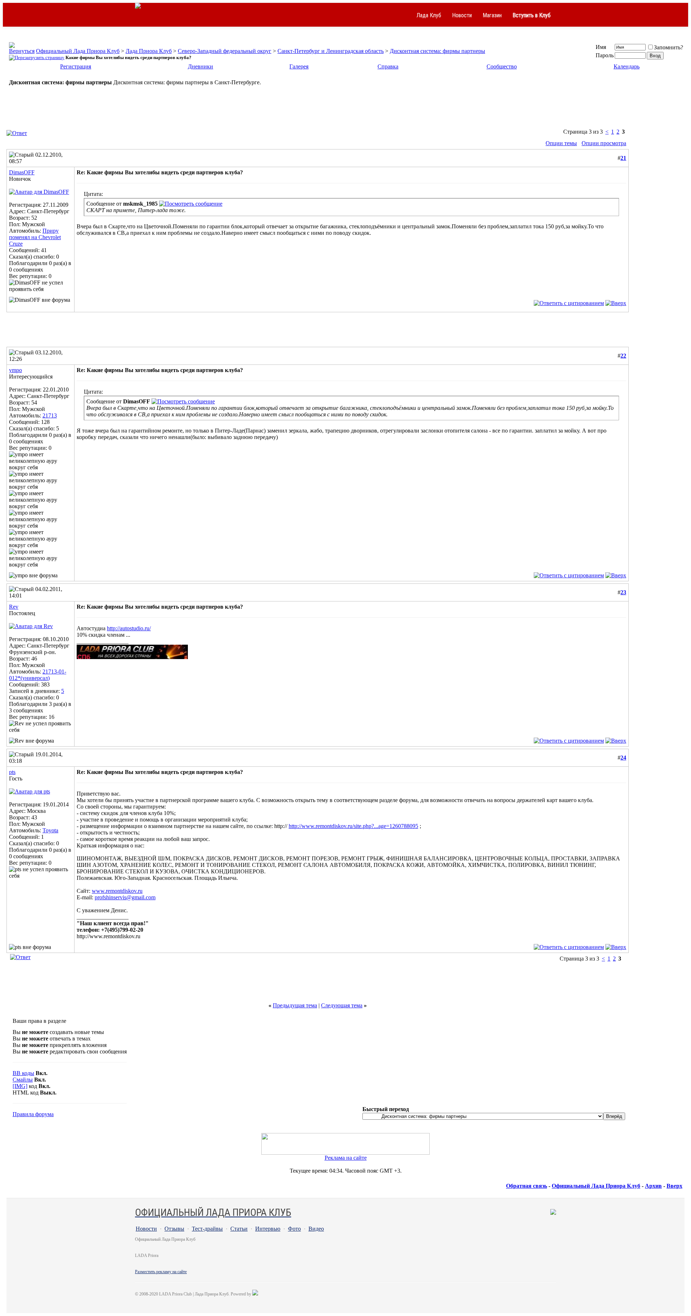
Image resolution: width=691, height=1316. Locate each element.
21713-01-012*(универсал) (37, 674)
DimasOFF (22, 172)
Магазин (492, 15)
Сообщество (502, 66)
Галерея (298, 66)
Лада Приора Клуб (149, 51)
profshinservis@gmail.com (125, 897)
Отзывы (174, 1229)
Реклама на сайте (346, 1158)
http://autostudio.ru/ (129, 628)
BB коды (23, 1073)
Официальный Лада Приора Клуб (77, 51)
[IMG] (20, 1086)
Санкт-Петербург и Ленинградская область (330, 51)
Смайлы (23, 1079)
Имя (601, 47)
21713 (49, 415)
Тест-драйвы (207, 1229)
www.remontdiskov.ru (117, 891)
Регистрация (75, 66)
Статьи (239, 1229)
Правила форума (33, 1114)
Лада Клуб (428, 15)
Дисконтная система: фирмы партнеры (437, 51)
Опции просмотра (604, 143)
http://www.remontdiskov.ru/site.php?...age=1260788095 (353, 826)
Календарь (627, 66)
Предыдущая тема (295, 1005)
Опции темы (561, 143)
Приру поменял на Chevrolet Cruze (35, 237)
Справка (388, 66)
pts (12, 772)
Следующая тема (341, 1005)
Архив (653, 1186)
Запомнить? (668, 47)
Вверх (674, 1186)
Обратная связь (526, 1186)
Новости (462, 15)
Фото (294, 1229)
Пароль (605, 55)
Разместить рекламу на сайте (161, 1271)
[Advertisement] (345, 111)
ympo (15, 370)
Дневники (200, 66)
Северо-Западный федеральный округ (224, 51)
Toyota (50, 830)
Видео (316, 1229)
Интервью (267, 1229)
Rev (13, 607)
